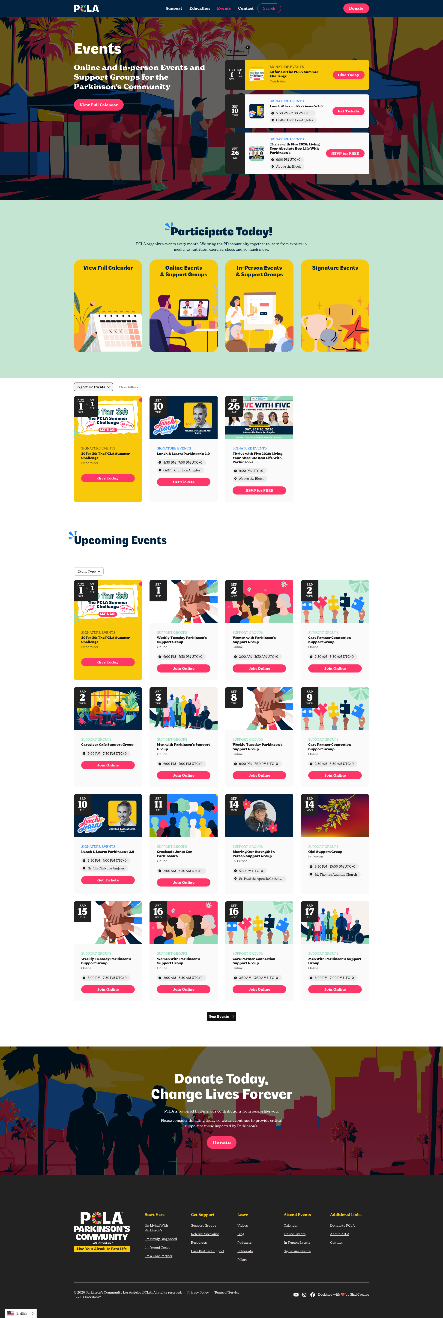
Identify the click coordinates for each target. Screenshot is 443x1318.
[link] (349, 75)
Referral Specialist (205, 1234)
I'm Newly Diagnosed (161, 1239)
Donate (356, 8)
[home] (104, 8)
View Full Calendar (99, 105)
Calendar (291, 1225)
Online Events (294, 1234)
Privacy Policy (198, 1292)
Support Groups (203, 1225)
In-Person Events (297, 1242)
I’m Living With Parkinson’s (156, 1227)
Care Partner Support (207, 1251)
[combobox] (21, 1313)
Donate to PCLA (342, 1225)
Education (199, 8)
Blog (240, 1234)
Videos (242, 1225)
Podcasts (244, 1242)
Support (174, 8)
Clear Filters (129, 387)
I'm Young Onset (157, 1247)
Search (269, 8)
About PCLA (339, 1234)
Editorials (245, 1251)
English (21, 1313)
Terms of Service (226, 1292)
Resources (199, 1242)
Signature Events (297, 1251)
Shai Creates (359, 1294)
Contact (246, 8)
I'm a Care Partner (158, 1256)
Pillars (242, 1259)
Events (224, 8)
